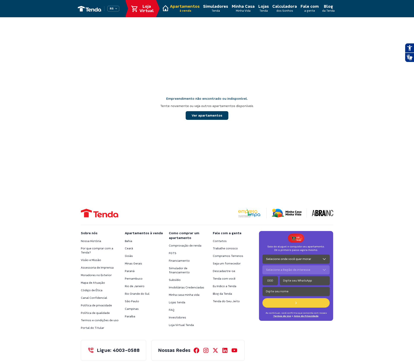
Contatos (220, 241)
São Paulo (132, 301)
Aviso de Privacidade (306, 316)
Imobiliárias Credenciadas (186, 287)
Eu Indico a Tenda (224, 286)
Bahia (128, 241)
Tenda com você (224, 278)
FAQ (171, 310)
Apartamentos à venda (144, 233)
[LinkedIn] (224, 350)
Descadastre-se (224, 271)
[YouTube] (234, 350)
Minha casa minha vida (184, 294)
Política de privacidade (96, 305)
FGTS (172, 253)
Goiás (129, 256)
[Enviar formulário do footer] (296, 303)
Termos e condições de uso (100, 320)
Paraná (130, 271)
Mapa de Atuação (93, 282)
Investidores (177, 317)
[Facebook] (196, 350)
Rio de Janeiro (134, 286)
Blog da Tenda (222, 293)
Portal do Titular (92, 327)
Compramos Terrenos (228, 256)
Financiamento (179, 260)
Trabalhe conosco (225, 248)
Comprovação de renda (185, 245)
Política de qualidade (95, 313)
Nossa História (91, 241)
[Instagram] (205, 350)
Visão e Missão (91, 260)
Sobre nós (89, 233)
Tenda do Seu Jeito (226, 301)
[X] (215, 350)
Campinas (132, 308)
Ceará (129, 248)
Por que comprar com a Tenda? (97, 250)
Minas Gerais (133, 263)
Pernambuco (134, 278)
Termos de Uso (282, 316)
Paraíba (130, 316)
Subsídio (175, 280)
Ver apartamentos (207, 115)
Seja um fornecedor (227, 263)
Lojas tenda (177, 302)
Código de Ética (91, 290)
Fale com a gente (227, 233)
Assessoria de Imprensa (97, 267)
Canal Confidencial (94, 297)
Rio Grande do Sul (137, 293)
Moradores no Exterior (96, 275)
